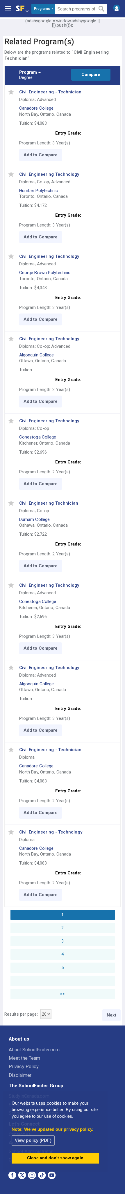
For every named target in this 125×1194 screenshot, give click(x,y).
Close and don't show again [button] (55, 1158)
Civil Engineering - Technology (50, 832)
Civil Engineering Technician (48, 503)
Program (28, 72)
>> (62, 993)
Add (28, 154)
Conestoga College (37, 437)
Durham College (34, 519)
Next (111, 1015)
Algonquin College (36, 355)
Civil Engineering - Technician (50, 92)
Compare (91, 74)
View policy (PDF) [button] (33, 1140)
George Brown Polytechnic (44, 272)
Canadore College (36, 108)
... (62, 980)
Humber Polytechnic (38, 190)
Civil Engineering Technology (49, 174)
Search (101, 9)
